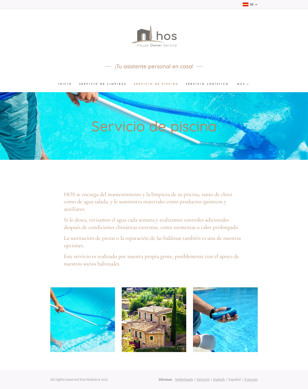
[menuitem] (67, 84)
